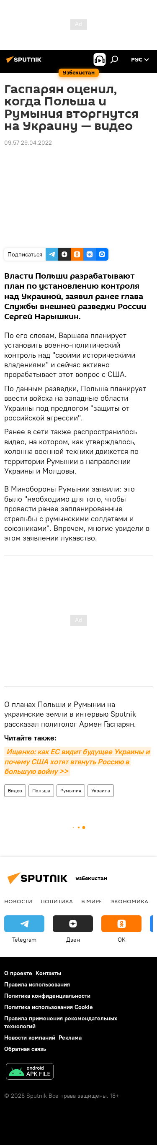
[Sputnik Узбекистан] (25, 63)
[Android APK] (29, 1072)
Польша (41, 790)
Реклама (70, 1037)
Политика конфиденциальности (47, 995)
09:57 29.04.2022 (28, 142)
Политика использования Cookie (48, 1007)
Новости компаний (29, 1037)
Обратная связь (25, 1049)
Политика (57, 901)
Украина (100, 790)
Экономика (129, 901)
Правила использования (37, 984)
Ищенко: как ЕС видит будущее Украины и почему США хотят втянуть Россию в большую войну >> (77, 761)
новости (18, 901)
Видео (15, 790)
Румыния (70, 790)
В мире (91, 901)
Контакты (48, 973)
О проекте (18, 973)
